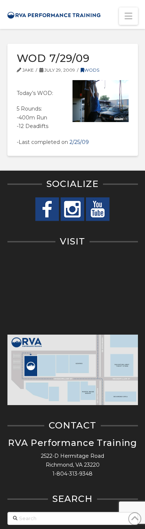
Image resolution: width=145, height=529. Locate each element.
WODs (91, 70)
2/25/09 (79, 142)
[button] (128, 16)
